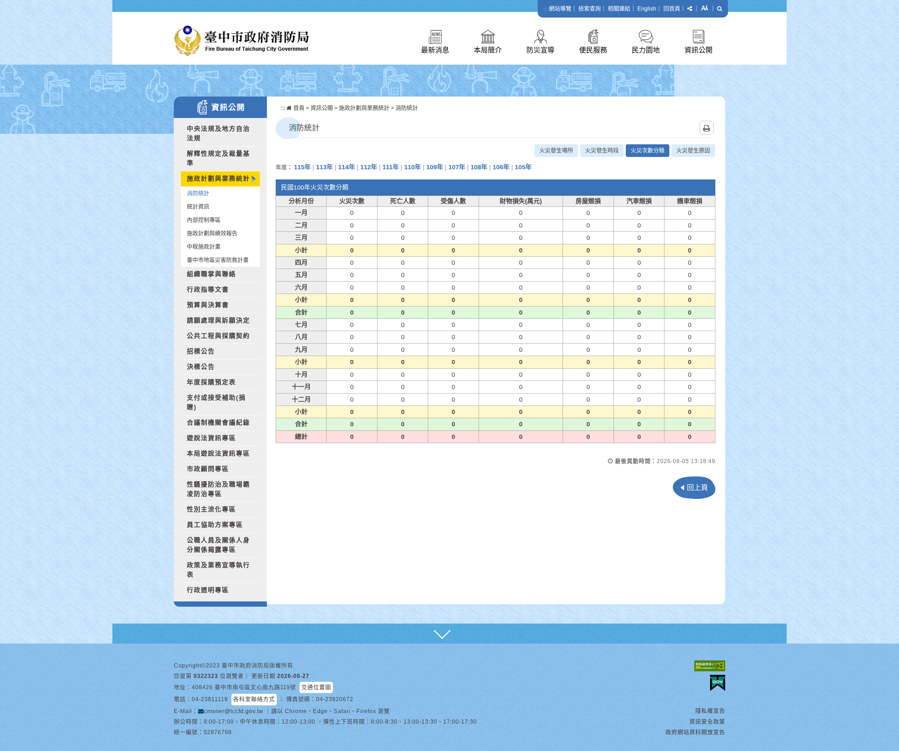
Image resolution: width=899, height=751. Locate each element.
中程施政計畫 (204, 247)
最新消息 (435, 50)
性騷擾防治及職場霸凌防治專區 (218, 489)
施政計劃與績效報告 (212, 233)
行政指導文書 (208, 289)
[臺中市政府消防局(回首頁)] (241, 41)
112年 (368, 167)
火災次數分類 (647, 150)
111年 (390, 167)
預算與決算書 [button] (208, 305)
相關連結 (619, 9)
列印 (707, 128)
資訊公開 (698, 50)
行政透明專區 (208, 590)
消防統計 (198, 193)
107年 (456, 167)
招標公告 (201, 351)
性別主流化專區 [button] (211, 509)
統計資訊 (198, 207)
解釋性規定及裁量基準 (218, 158)
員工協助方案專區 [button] (215, 524)
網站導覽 (560, 9)
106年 (501, 167)
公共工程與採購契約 (218, 336)
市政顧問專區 (208, 469)
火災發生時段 (602, 150)
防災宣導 (540, 50)
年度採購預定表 (211, 382)
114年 (346, 167)
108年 (479, 167)
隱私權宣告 (710, 711)
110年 (412, 167)
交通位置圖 (316, 687)
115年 (302, 167)
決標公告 (201, 366)
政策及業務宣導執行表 (218, 570)
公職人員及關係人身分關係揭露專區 (218, 545)
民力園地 (646, 50)
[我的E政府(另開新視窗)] (717, 683)
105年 (523, 167)
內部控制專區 (204, 220)
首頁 (298, 108)
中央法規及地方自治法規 (218, 133)
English (646, 9)
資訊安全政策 (707, 722)
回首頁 (671, 9)
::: (545, 9)
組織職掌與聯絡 (211, 274)
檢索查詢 (589, 9)
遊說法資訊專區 (211, 438)
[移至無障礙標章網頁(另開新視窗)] (709, 665)
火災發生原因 (693, 150)
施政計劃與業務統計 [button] (218, 178)
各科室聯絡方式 (254, 699)
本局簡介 (488, 50)
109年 (434, 167)
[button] (689, 9)
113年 (324, 167)
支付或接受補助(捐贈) (216, 402)
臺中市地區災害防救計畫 (218, 260)
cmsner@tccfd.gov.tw (233, 711)
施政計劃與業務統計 (364, 108)
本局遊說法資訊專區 (218, 453)
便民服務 (593, 50)
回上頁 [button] (697, 488)
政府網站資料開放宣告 (695, 732)
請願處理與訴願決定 (218, 320)
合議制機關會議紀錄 (218, 422)
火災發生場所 (556, 150)
